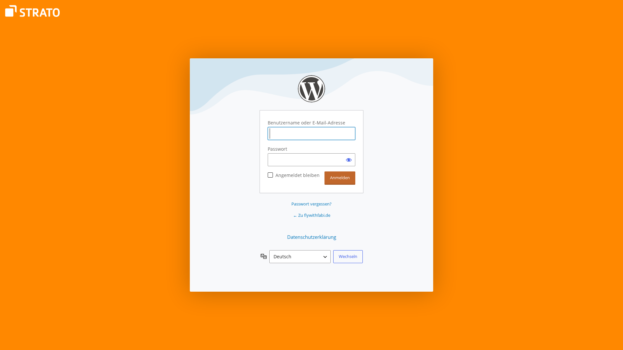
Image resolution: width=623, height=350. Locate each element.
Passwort (277, 149)
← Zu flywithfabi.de (311, 215)
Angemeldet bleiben (297, 175)
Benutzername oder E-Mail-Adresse (306, 123)
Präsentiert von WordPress (311, 88)
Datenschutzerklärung (311, 237)
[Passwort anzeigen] (348, 159)
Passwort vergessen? (311, 204)
